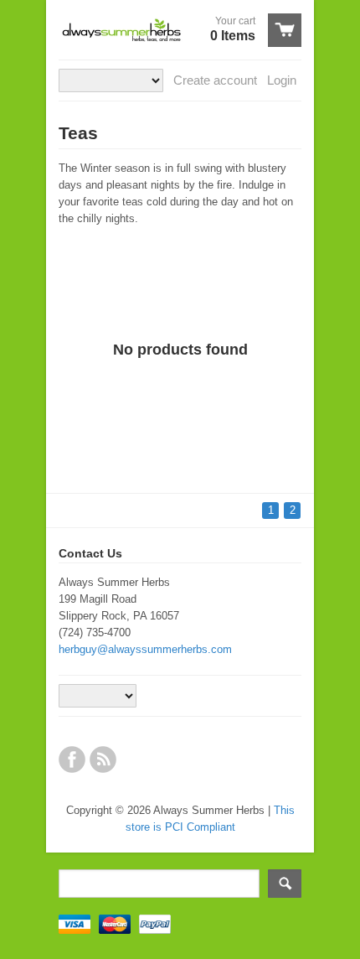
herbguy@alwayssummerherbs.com (145, 649)
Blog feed (103, 759)
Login (281, 80)
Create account (215, 80)
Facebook (72, 759)
